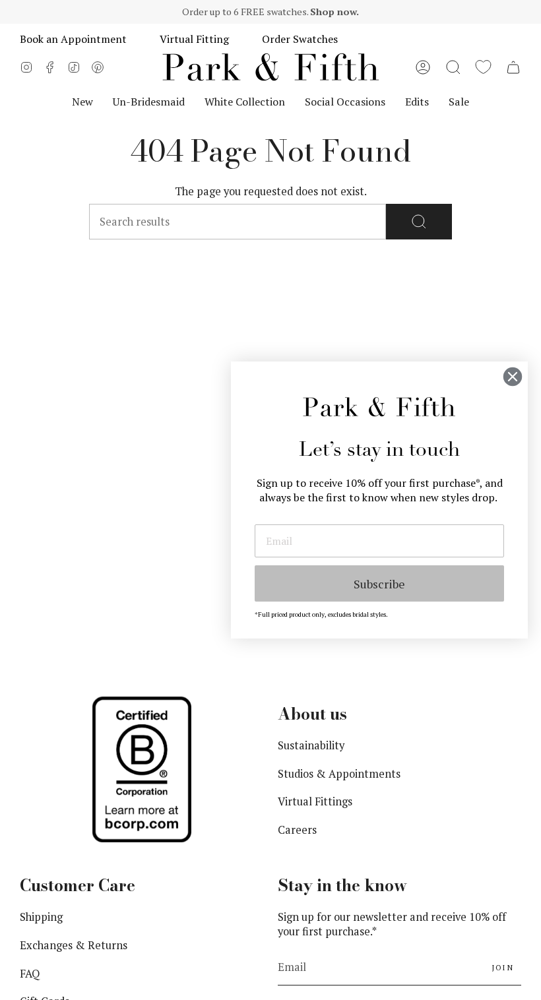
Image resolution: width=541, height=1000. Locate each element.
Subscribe (379, 584)
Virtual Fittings (315, 801)
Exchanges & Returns (73, 945)
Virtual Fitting (194, 39)
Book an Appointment (73, 39)
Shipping (41, 917)
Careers (297, 830)
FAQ (30, 973)
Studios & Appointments (339, 773)
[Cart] (513, 67)
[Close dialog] (513, 377)
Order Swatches (300, 39)
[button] (453, 67)
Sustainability (311, 745)
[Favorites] (483, 67)
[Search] (419, 221)
